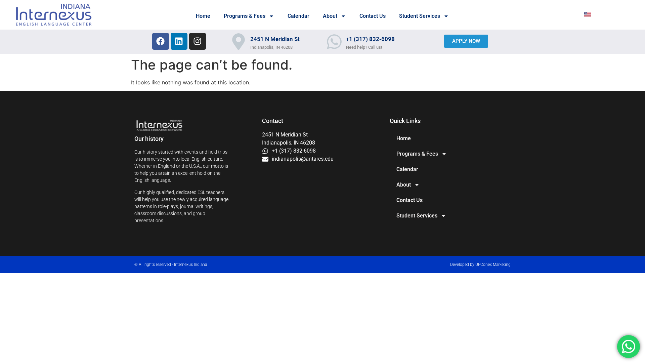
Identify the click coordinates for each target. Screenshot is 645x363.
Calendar (298, 16)
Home (203, 16)
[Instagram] (197, 41)
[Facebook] (160, 41)
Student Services (419, 16)
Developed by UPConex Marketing (480, 264)
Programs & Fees (244, 16)
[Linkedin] (179, 41)
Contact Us (372, 16)
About (330, 16)
